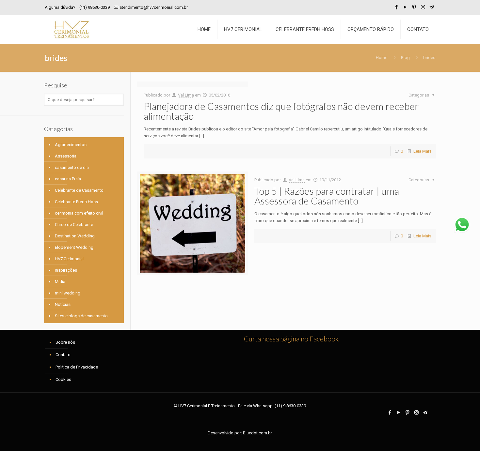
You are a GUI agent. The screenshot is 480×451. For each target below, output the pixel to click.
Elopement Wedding (74, 247)
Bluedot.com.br (257, 432)
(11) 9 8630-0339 (290, 405)
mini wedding (67, 293)
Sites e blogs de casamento (81, 315)
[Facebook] (396, 7)
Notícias (63, 304)
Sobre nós (65, 342)
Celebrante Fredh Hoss (76, 201)
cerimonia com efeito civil (79, 213)
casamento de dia (72, 167)
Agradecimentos (71, 144)
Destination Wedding (75, 235)
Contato (63, 354)
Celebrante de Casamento (79, 190)
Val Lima (186, 95)
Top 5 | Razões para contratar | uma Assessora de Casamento (326, 195)
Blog (405, 57)
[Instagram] (423, 7)
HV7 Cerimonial (69, 258)
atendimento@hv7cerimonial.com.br (154, 7)
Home (381, 57)
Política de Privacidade (77, 367)
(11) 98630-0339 (94, 7)
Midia (60, 281)
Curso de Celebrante (74, 224)
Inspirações (66, 270)
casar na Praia (68, 178)
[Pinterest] (414, 7)
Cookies (63, 379)
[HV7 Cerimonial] (71, 29)
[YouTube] (405, 7)
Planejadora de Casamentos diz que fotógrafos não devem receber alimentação (281, 111)
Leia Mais (422, 151)
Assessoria (65, 156)
